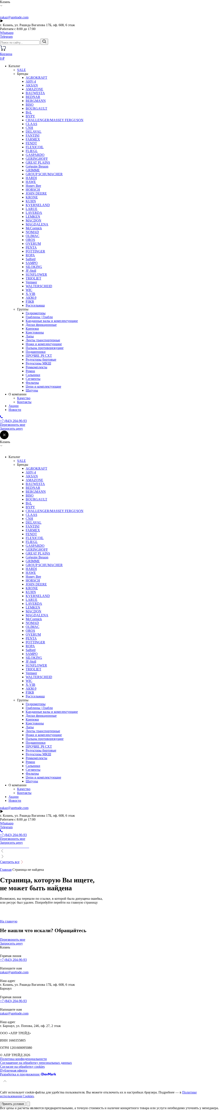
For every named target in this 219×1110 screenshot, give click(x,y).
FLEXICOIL (35, 147)
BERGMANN (36, 101)
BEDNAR (33, 97)
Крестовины (35, 332)
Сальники (33, 375)
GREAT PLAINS (38, 162)
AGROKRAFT (36, 77)
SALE (21, 70)
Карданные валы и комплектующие (52, 321)
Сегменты (33, 379)
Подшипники (36, 352)
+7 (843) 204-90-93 (13, 960)
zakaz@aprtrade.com (14, 17)
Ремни (30, 371)
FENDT (31, 143)
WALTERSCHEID (39, 286)
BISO (30, 104)
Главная (6, 869)
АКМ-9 (31, 297)
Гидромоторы (36, 313)
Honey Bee (33, 186)
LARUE (31, 209)
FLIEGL (32, 151)
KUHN (31, 201)
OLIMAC (32, 236)
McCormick (34, 228)
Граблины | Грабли (39, 317)
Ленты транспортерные (43, 340)
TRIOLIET (33, 278)
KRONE (32, 197)
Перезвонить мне (12, 424)
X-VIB (30, 294)
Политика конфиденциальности (23, 1059)
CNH (29, 128)
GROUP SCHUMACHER (44, 174)
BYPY (30, 116)
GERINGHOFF (37, 158)
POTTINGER (35, 251)
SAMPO (32, 263)
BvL (29, 112)
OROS (30, 240)
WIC (29, 290)
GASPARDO (35, 155)
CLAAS (31, 124)
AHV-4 (31, 81)
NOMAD (32, 232)
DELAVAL (33, 131)
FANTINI (32, 135)
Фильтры (32, 382)
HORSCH (33, 189)
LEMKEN (33, 216)
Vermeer (31, 282)
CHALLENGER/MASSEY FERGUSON (54, 120)
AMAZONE (34, 89)
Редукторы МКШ (38, 363)
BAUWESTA (35, 93)
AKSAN (32, 85)
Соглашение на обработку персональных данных (36, 1063)
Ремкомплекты (36, 367)
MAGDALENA (37, 224)
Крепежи (32, 328)
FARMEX (33, 139)
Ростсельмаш (35, 305)
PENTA (31, 247)
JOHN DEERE (36, 193)
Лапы (30, 336)
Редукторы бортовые (41, 359)
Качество (23, 398)
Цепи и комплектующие (43, 386)
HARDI (31, 178)
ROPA (30, 255)
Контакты (24, 402)
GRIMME (33, 170)
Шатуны (32, 390)
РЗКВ (30, 301)
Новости (15, 409)
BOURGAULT (36, 108)
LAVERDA (34, 213)
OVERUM (33, 243)
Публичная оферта (13, 1070)
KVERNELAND (38, 205)
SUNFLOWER (36, 274)
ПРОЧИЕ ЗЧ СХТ (39, 355)
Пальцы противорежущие (45, 348)
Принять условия (13, 1103)
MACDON (33, 220)
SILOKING (34, 267)
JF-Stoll (31, 270)
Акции (14, 406)
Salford (31, 259)
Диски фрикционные (41, 325)
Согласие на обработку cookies (22, 1066)
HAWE (31, 182)
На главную (8, 921)
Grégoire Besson (37, 166)
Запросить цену (11, 428)
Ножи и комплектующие (44, 344)
